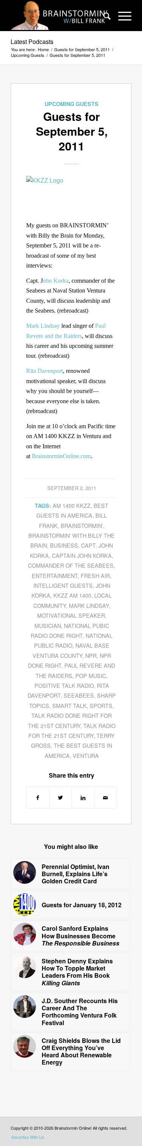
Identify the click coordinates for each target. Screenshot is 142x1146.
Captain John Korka (82, 555)
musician (47, 625)
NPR (91, 655)
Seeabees (79, 695)
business (64, 545)
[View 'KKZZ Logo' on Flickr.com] (71, 180)
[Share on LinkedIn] (83, 797)
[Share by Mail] (106, 797)
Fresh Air (95, 575)
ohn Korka (56, 280)
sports (101, 705)
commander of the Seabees (71, 565)
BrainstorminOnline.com (61, 456)
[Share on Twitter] (61, 797)
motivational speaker (71, 615)
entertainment (55, 575)
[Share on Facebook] (38, 797)
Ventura (86, 755)
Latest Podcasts (32, 41)
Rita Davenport (44, 371)
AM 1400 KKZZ (72, 505)
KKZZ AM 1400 (72, 595)
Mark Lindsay (43, 326)
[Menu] (121, 15)
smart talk (69, 705)
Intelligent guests (63, 585)
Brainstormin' (82, 525)
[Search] (103, 15)
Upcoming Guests (71, 104)
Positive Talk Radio (64, 685)
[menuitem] (103, 15)
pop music (90, 675)
